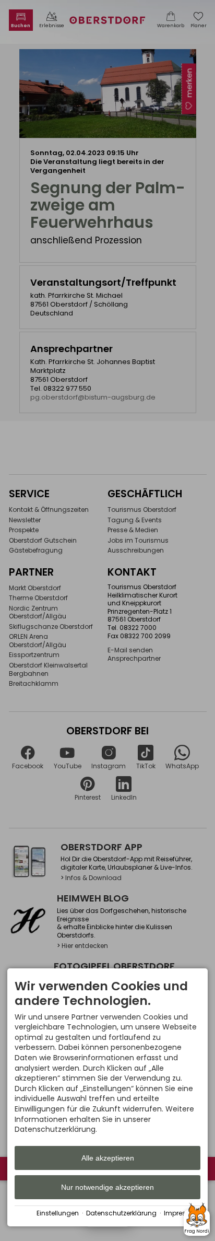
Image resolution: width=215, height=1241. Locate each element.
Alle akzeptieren (107, 1158)
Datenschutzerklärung (121, 1213)
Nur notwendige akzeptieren (107, 1187)
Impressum (182, 1213)
